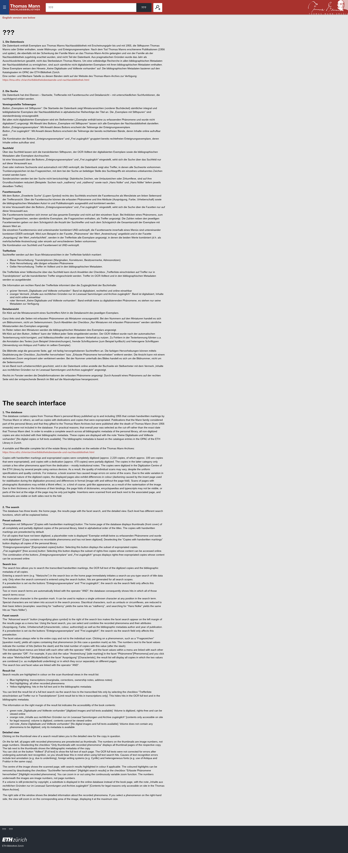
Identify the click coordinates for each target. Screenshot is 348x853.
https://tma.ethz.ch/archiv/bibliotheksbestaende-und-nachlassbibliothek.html (46, 79)
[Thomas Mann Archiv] (328, 7)
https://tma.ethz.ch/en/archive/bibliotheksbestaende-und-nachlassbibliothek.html (48, 452)
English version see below (19, 17)
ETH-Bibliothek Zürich (13, 846)
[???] (157, 7)
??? (25, 7)
